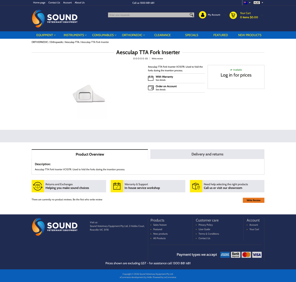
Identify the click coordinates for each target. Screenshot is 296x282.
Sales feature (160, 224)
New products (249, 35)
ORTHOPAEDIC (132, 35)
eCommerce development (132, 277)
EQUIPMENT (44, 35)
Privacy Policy (206, 224)
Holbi (149, 277)
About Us (80, 2)
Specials (191, 35)
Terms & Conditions (209, 233)
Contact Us (54, 2)
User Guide (204, 229)
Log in (226, 75)
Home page (39, 2)
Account (67, 2)
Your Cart (254, 229)
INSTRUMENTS (74, 35)
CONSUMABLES (103, 35)
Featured (220, 35)
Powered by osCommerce (164, 277)
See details (161, 80)
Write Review (254, 200)
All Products (159, 238)
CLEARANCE (162, 35)
